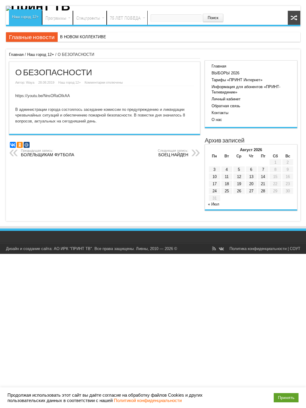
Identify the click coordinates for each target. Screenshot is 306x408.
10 (214, 176)
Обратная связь (226, 106)
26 (239, 191)
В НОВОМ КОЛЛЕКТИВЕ (83, 37)
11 (227, 176)
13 (251, 176)
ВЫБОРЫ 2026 (225, 73)
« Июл (213, 204)
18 (227, 184)
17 (214, 184)
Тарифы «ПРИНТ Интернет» (237, 80)
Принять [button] (286, 397)
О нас (217, 119)
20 (251, 184)
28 (263, 191)
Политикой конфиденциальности (148, 400)
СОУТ (295, 248)
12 (239, 176)
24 (214, 191)
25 (227, 191)
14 (263, 176)
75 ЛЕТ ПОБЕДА (125, 18)
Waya (30, 82)
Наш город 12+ (25, 17)
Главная (16, 54)
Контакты (220, 113)
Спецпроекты (88, 18)
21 (263, 184)
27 (251, 191)
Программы (55, 18)
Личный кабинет (226, 99)
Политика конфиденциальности (258, 248)
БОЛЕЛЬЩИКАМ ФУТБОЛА (47, 153)
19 (239, 184)
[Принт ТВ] (153, 8)
